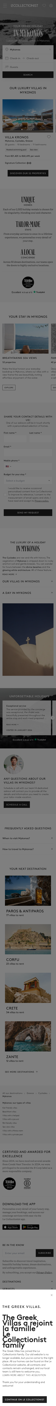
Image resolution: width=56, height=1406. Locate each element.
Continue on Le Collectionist (24, 1399)
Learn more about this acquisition (24, 1375)
